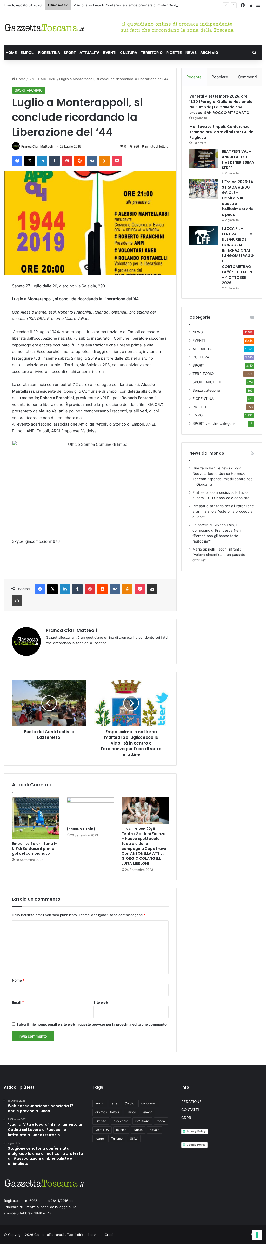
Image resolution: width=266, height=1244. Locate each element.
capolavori (149, 1103)
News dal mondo (206, 453)
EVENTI (109, 52)
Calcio (129, 1103)
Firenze (100, 1121)
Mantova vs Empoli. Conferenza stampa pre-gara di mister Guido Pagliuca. (133, 5)
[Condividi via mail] (152, 589)
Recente (194, 76)
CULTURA (128, 52)
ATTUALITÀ (89, 52)
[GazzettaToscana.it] (44, 27)
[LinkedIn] (42, 161)
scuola (154, 1130)
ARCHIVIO (209, 52)
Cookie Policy (196, 1144)
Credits (110, 1235)
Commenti (247, 76)
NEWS (191, 52)
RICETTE (174, 52)
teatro (99, 1139)
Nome (18, 980)
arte (114, 1103)
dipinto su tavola (107, 1112)
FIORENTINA (49, 52)
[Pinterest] (67, 161)
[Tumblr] (54, 161)
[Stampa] (17, 600)
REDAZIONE (191, 1102)
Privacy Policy (196, 1131)
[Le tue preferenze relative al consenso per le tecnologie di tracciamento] (257, 1235)
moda (161, 1121)
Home (20, 79)
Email (18, 1002)
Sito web (100, 1002)
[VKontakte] (92, 161)
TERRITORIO (152, 52)
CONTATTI (190, 1110)
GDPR (186, 1118)
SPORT (70, 52)
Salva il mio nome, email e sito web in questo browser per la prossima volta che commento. (92, 1024)
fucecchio (121, 1121)
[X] (29, 161)
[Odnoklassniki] (104, 161)
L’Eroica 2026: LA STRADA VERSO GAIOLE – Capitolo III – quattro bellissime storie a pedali (237, 198)
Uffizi (134, 1139)
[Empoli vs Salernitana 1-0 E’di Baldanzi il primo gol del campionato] (35, 818)
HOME (11, 52)
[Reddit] (79, 161)
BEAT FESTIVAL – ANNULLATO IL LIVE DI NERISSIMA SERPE (238, 159)
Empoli (131, 1112)
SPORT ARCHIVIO (42, 79)
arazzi (99, 1103)
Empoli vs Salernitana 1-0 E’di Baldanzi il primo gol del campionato (34, 848)
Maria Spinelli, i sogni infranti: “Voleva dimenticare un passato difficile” (218, 554)
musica (121, 1130)
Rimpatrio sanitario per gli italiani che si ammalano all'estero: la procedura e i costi (223, 511)
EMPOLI (28, 52)
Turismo (117, 1139)
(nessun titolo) (81, 828)
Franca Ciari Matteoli (37, 146)
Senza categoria (206, 390)
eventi (147, 1112)
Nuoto (138, 1130)
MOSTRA (102, 1130)
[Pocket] (117, 161)
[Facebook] (17, 161)
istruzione (142, 1121)
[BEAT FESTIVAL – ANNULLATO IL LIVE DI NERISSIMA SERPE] (203, 158)
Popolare (219, 76)
